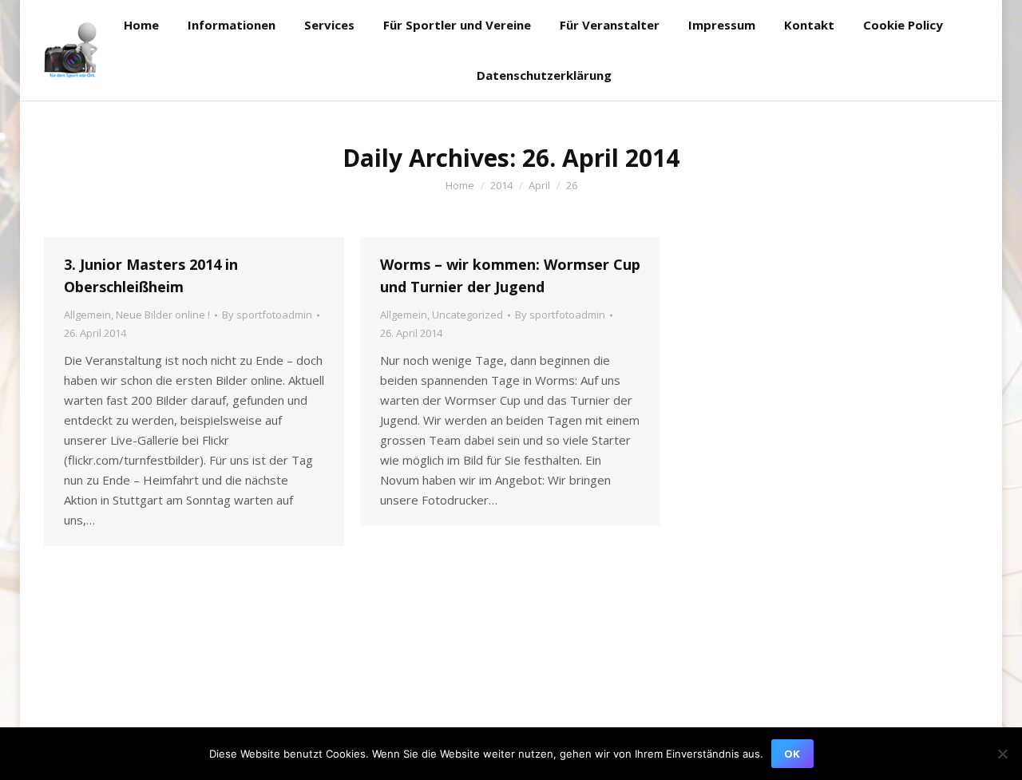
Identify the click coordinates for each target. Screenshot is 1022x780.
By (267, 314)
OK (791, 753)
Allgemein (87, 314)
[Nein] (1002, 754)
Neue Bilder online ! (163, 314)
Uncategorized (467, 314)
